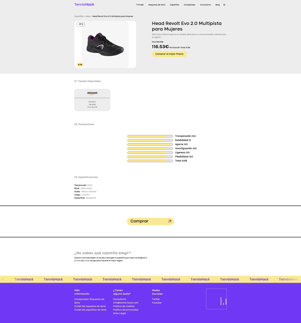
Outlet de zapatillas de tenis (90, 310)
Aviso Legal (119, 313)
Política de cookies (124, 306)
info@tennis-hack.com (125, 303)
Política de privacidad (125, 310)
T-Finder (140, 5)
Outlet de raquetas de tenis (90, 306)
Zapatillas (174, 5)
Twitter (156, 299)
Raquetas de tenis (157, 5)
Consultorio (205, 5)
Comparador (189, 5)
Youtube (156, 303)
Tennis (84, 4)
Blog (218, 5)
